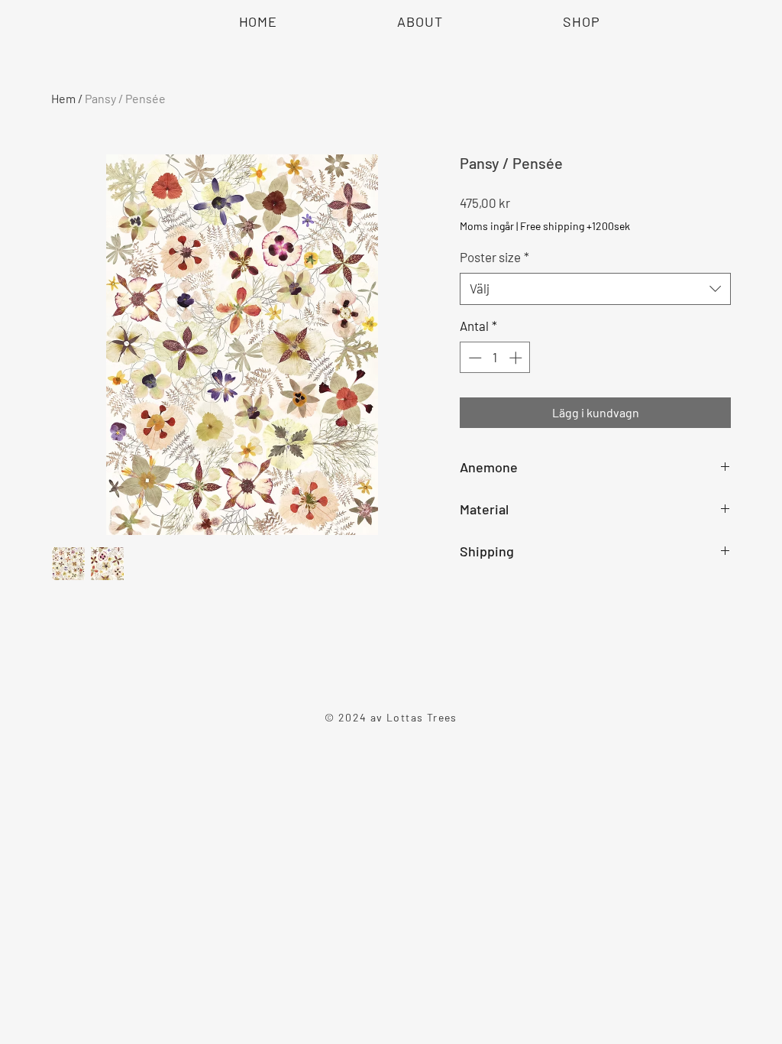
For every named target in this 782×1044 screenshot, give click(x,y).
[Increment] (517, 357)
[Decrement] (473, 357)
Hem (63, 98)
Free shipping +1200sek (575, 225)
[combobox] (595, 289)
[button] (581, 21)
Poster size (494, 256)
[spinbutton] (495, 357)
